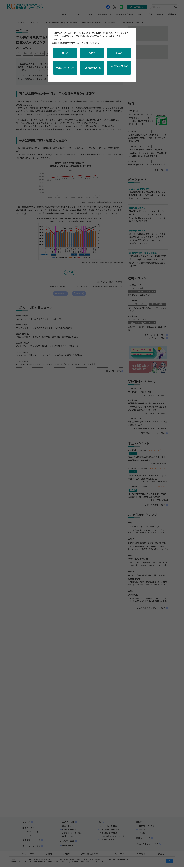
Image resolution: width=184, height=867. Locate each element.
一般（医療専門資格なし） (119, 68)
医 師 (65, 53)
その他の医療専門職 (92, 68)
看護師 (119, 53)
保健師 (92, 53)
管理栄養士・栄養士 (65, 68)
